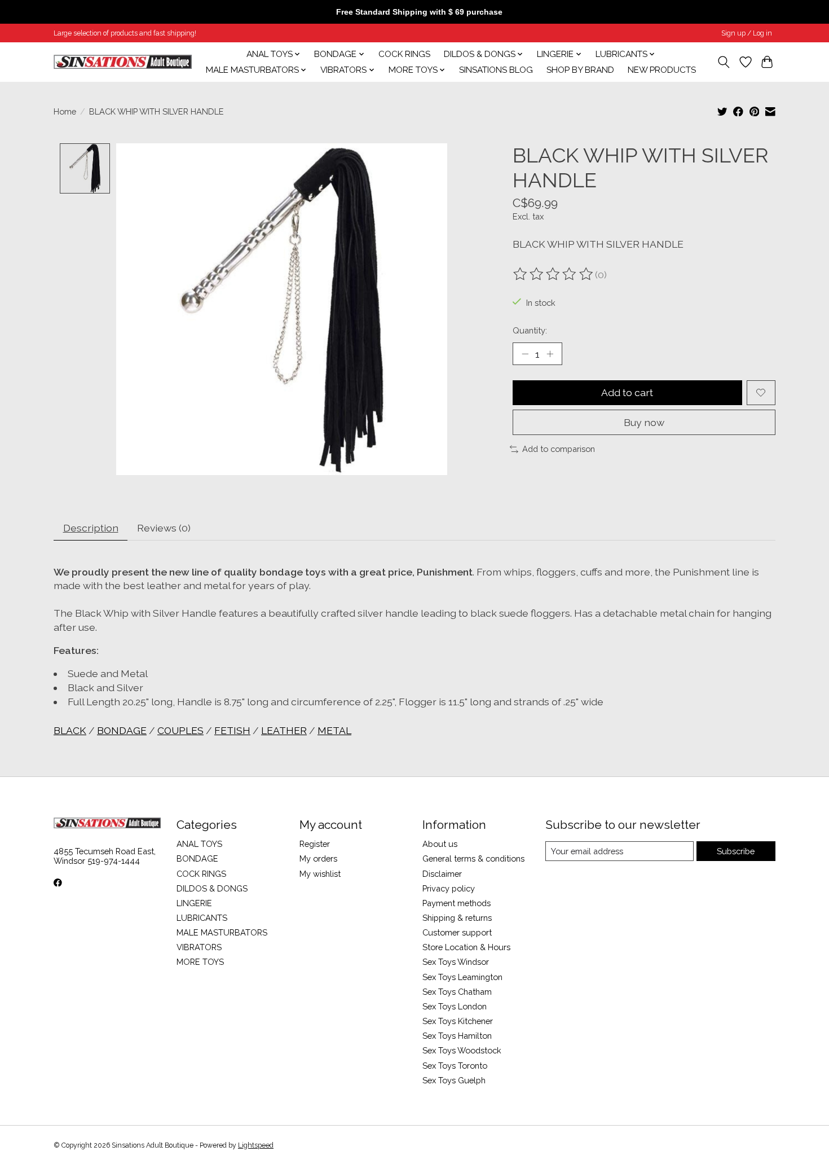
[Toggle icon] (724, 62)
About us (439, 844)
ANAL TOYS (199, 844)
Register (314, 844)
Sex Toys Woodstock (461, 1050)
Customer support (457, 932)
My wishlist (320, 874)
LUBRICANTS (202, 918)
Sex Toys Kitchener (457, 1021)
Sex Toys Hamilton (457, 1035)
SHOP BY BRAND (580, 70)
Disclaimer (442, 874)
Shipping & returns (457, 918)
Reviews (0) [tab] (164, 528)
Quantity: (530, 330)
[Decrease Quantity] (525, 354)
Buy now (644, 422)
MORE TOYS (200, 962)
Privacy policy (448, 888)
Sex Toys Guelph (454, 1080)
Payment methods (456, 903)
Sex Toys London (454, 1006)
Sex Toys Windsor (455, 962)
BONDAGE (122, 730)
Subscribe (736, 851)
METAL (334, 730)
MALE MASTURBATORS (222, 932)
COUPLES (180, 730)
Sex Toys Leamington (462, 977)
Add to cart (627, 392)
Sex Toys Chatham (457, 991)
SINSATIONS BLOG (496, 70)
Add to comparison (558, 449)
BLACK (70, 730)
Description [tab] (90, 528)
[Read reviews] (554, 274)
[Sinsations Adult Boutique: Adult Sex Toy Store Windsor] (123, 61)
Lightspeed (256, 1145)
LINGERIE (194, 903)
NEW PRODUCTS (662, 70)
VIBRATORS (199, 947)
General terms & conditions (473, 858)
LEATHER (284, 730)
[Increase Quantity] (550, 354)
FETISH (232, 730)
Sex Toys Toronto (454, 1065)
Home (65, 111)
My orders (318, 858)
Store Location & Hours (466, 947)
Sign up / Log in (746, 33)
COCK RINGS (404, 54)
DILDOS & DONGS (212, 888)
